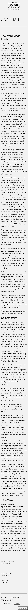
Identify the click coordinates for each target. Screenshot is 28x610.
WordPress (17, 604)
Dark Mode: (22, 608)
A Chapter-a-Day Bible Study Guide (14, 5)
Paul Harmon (6, 563)
